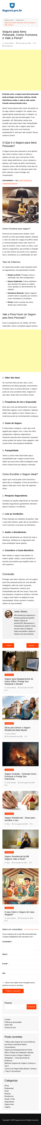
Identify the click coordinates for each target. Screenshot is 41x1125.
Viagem (7, 1107)
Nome (5, 954)
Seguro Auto (9, 1104)
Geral (7, 1091)
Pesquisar (8, 1003)
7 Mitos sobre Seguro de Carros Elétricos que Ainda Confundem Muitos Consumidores (20, 1044)
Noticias (8, 1094)
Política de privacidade (13, 1022)
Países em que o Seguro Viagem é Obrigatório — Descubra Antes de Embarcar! (17, 1058)
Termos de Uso (10, 1027)
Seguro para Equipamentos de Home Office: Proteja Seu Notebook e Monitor (19, 681)
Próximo (31, 645)
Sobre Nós (9, 1025)
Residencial (9, 46)
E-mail (5, 964)
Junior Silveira (9, 43)
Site (3, 973)
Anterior (9, 645)
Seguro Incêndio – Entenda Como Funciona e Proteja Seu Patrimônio (20, 776)
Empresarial (9, 1088)
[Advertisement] (20, 70)
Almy (8, 824)
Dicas (7, 1086)
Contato (7, 1019)
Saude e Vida (10, 1099)
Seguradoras (9, 1102)
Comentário (7, 941)
